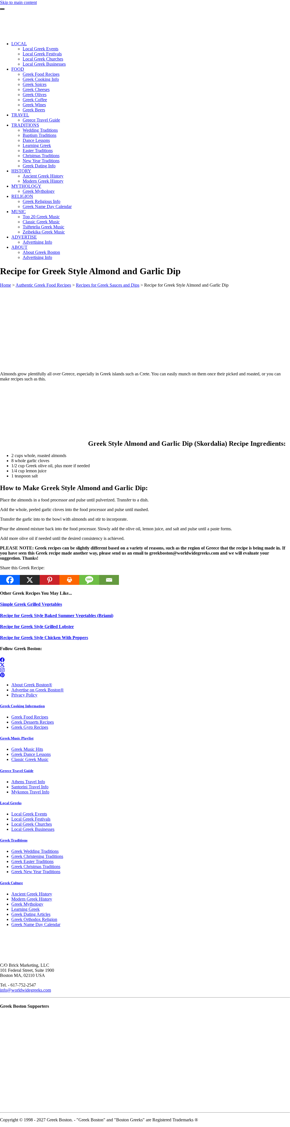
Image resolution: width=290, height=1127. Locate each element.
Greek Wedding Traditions (35, 851)
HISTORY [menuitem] (21, 170)
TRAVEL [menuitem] (20, 115)
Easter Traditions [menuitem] (38, 150)
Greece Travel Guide (16, 771)
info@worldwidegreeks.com (25, 990)
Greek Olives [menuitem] (34, 94)
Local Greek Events (29, 814)
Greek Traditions (13, 840)
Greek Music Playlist (16, 738)
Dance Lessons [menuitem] (36, 140)
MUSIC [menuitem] (18, 211)
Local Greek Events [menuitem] (40, 48)
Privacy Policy (24, 695)
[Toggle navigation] (2, 9)
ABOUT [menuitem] (19, 247)
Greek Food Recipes (29, 717)
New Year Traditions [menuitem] (41, 160)
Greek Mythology (27, 904)
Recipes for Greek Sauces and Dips (107, 285)
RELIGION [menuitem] (22, 196)
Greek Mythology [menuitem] (39, 191)
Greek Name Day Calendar (35, 924)
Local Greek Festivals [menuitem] (42, 53)
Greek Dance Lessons (31, 754)
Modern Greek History (31, 899)
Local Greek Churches (31, 824)
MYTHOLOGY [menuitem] (26, 186)
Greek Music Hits (27, 749)
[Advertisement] (145, 327)
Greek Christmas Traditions (35, 866)
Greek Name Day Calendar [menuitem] (47, 206)
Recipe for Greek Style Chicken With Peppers (44, 637)
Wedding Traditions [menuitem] (40, 130)
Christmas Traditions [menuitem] (41, 155)
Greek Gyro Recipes (29, 727)
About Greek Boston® (31, 684)
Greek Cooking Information (22, 706)
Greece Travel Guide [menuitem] (41, 120)
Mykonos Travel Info (30, 791)
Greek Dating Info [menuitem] (39, 165)
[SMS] (89, 580)
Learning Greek (25, 909)
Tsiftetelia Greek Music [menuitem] (43, 226)
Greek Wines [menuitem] (34, 104)
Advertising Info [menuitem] (37, 242)
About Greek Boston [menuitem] (41, 252)
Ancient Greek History (31, 894)
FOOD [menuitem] (17, 69)
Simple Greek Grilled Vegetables (31, 604)
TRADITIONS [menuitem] (25, 125)
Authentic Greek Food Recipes (43, 285)
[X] (30, 580)
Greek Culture (11, 883)
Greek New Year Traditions (35, 871)
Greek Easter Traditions (32, 861)
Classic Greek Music (29, 759)
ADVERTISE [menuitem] (24, 237)
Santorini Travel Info (29, 786)
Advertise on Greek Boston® (37, 689)
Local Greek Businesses (32, 829)
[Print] (69, 580)
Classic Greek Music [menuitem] (41, 221)
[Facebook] (10, 580)
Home (5, 285)
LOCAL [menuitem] (19, 43)
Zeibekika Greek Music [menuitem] (44, 232)
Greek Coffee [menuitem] (35, 99)
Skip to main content (18, 2)
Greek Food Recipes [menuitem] (41, 74)
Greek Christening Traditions (37, 856)
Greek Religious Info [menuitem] (41, 201)
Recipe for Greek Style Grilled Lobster (37, 626)
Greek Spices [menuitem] (34, 84)
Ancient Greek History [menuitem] (43, 176)
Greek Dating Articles (30, 914)
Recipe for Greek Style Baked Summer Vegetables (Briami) (56, 615)
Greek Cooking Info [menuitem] (41, 79)
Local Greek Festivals (30, 819)
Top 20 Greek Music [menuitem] (41, 216)
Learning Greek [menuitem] (37, 145)
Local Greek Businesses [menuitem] (44, 64)
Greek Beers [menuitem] (34, 109)
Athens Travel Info (28, 781)
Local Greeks (11, 803)
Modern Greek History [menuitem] (43, 181)
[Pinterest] (49, 580)
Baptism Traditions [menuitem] (39, 135)
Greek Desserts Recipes (32, 722)
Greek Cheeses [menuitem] (36, 89)
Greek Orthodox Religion (34, 919)
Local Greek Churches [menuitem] (43, 59)
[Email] (109, 580)
